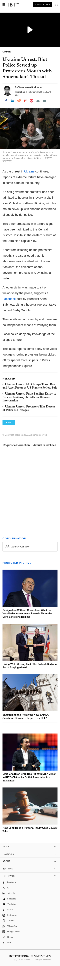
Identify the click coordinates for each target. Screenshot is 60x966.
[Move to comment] (45, 101)
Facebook (9, 299)
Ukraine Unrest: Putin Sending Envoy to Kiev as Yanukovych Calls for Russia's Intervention (29, 397)
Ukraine (29, 171)
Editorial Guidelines (44, 445)
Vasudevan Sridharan (30, 87)
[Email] (38, 101)
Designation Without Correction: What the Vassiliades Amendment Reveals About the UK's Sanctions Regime (27, 613)
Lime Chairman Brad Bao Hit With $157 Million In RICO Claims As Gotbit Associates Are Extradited (29, 777)
